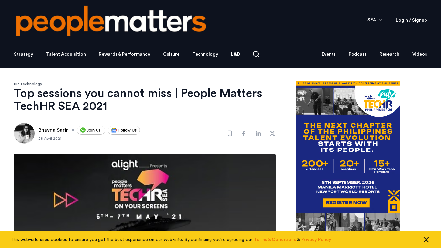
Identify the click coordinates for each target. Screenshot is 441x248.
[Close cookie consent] (426, 239)
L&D (235, 54)
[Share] (244, 133)
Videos (419, 54)
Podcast (357, 54)
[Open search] (256, 54)
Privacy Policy (316, 239)
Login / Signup (411, 20)
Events (329, 54)
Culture (171, 54)
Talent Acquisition (66, 54)
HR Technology (28, 84)
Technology (205, 54)
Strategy (23, 54)
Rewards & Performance (124, 54)
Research (389, 54)
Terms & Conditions (275, 239)
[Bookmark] (230, 133)
